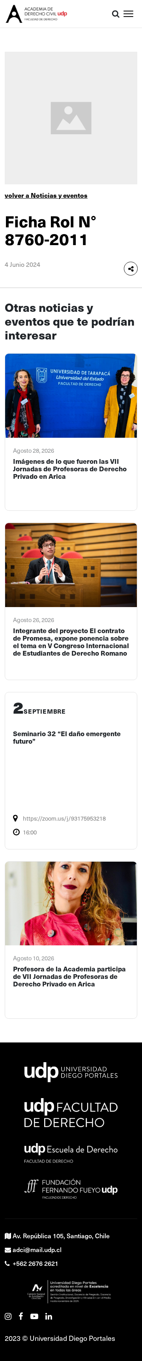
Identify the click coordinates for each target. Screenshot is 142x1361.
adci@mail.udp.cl (37, 1249)
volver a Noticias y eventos (46, 195)
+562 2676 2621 (35, 1263)
